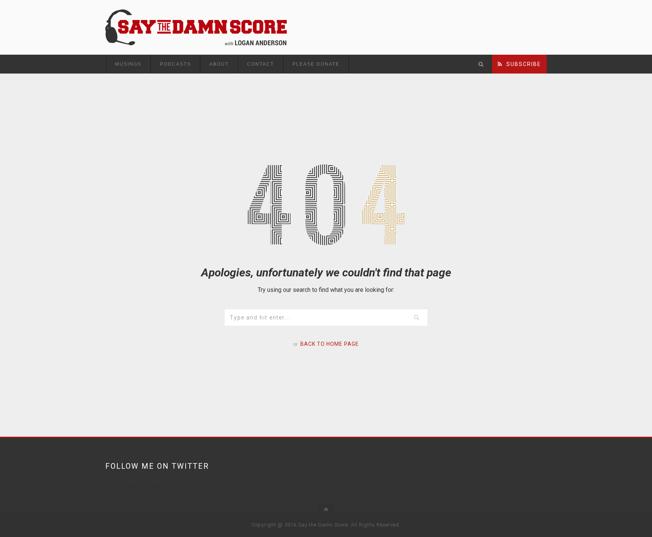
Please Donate (316, 64)
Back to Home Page (329, 344)
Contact (260, 64)
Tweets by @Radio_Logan (133, 485)
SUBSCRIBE (522, 64)
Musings (128, 64)
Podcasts (175, 64)
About (219, 64)
